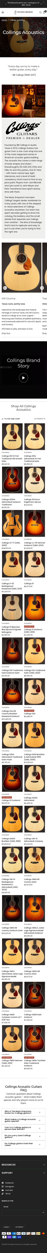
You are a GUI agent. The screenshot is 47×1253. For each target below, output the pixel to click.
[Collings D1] (34, 564)
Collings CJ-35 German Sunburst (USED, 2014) (34, 544)
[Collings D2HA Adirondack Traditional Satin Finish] (12, 735)
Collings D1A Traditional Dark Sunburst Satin (12, 671)
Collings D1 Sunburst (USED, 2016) (33, 630)
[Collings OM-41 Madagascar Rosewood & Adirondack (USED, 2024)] (12, 860)
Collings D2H (29, 713)
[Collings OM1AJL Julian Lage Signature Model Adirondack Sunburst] (34, 908)
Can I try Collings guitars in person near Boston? (18, 1128)
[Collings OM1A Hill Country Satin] (34, 860)
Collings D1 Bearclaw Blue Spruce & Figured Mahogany (11, 629)
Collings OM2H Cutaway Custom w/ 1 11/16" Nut (11, 1017)
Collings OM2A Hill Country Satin (32, 972)
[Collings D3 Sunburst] (12, 778)
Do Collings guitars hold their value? (19, 1144)
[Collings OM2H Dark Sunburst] (34, 995)
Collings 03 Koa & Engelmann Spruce (32, 500)
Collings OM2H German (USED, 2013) (12, 1061)
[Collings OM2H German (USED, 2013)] (12, 1038)
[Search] (40, 12)
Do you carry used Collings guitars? (18, 1136)
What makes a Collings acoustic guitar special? (20, 1120)
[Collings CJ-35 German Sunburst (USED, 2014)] (34, 523)
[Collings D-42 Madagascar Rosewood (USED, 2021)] (12, 564)
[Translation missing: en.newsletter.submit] (43, 1213)
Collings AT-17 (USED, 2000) (11, 544)
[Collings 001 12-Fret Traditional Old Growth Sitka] (12, 436)
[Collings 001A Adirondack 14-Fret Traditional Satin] (34, 436)
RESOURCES (9, 1164)
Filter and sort (12, 419)
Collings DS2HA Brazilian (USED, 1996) (11, 839)
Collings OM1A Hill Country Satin (31, 880)
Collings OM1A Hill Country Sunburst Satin (12, 929)
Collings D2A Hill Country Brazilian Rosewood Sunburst (10, 713)
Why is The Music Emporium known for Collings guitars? (18, 1112)
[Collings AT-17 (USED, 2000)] (12, 523)
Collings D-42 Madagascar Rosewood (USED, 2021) (12, 586)
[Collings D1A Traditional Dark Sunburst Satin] (12, 650)
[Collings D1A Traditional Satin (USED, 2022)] (34, 650)
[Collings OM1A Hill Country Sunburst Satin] (12, 908)
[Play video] (23, 377)
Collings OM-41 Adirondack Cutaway (33, 839)
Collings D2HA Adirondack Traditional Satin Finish (12, 757)
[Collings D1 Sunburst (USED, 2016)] (34, 607)
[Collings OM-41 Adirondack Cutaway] (34, 819)
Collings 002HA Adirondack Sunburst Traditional (11, 502)
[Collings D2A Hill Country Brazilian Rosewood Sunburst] (12, 691)
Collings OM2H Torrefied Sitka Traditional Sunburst (34, 1063)
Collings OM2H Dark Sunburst (32, 1015)
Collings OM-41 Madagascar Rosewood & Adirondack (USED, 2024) (10, 884)
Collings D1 (29, 583)
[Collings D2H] (34, 691)
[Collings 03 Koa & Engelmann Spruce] (34, 480)
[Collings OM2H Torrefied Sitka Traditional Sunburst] (34, 1038)
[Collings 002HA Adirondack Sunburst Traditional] (12, 480)
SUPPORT (7, 1172)
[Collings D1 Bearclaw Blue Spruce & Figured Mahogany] (12, 607)
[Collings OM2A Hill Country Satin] (34, 951)
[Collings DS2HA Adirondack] (34, 778)
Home (4, 20)
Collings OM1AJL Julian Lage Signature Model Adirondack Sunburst (34, 930)
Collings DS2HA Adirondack (30, 799)
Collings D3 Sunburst (11, 800)
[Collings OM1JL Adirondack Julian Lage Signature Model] (12, 951)
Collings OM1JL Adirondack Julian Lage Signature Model (12, 974)
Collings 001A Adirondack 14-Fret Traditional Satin (32, 458)
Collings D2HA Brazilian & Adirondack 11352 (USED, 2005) (34, 757)
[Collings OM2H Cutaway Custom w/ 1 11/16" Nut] (12, 995)
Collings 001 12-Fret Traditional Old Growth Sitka (12, 458)
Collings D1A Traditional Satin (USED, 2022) (34, 671)
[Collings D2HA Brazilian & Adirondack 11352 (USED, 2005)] (34, 735)
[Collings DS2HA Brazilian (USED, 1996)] (12, 819)
